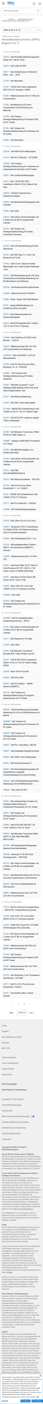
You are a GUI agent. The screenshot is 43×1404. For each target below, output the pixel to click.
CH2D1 (6, 565)
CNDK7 (6, 751)
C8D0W (6, 287)
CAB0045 (7, 355)
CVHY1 (6, 993)
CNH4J (6, 763)
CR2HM (6, 854)
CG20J (6, 494)
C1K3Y (6, 87)
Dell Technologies (9, 1084)
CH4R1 (6, 577)
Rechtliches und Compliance (14, 1128)
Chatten (9, 1272)
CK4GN (6, 671)
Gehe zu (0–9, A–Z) (12, 30)
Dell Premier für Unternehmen (14, 1090)
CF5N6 (6, 450)
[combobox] (21, 11)
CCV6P (6, 403)
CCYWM (6, 409)
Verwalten (5, 1401)
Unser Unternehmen (10, 1063)
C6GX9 (6, 246)
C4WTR (6, 193)
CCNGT (6, 385)
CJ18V (6, 627)
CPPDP (6, 834)
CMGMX (6, 721)
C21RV (6, 128)
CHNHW (6, 595)
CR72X (6, 863)
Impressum (6, 1139)
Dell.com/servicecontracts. (24, 1209)
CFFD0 (6, 470)
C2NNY (6, 140)
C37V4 (6, 157)
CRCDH (6, 884)
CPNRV (6, 825)
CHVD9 (6, 601)
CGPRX (6, 538)
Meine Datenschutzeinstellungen (16, 1116)
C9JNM (6, 337)
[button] (34, 3)
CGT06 (6, 544)
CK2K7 (6, 660)
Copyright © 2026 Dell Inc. (13, 1099)
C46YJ (6, 181)
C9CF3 (6, 314)
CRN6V (6, 893)
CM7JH (6, 692)
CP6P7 (6, 813)
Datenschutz (7, 1111)
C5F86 (6, 211)
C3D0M (6, 163)
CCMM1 (6, 373)
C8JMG (6, 293)
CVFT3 (6, 984)
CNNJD (6, 781)
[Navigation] (3, 3)
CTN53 (6, 946)
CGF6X (6, 521)
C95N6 (6, 299)
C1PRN (6, 116)
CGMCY (6, 527)
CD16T (6, 418)
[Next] (30, 1004)
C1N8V (6, 96)
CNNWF (6, 790)
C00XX (6, 57)
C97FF (6, 305)
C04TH (6, 66)
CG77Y (6, 503)
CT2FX (6, 907)
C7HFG (6, 264)
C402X (6, 175)
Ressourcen (7, 1074)
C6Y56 (6, 255)
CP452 (6, 801)
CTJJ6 (6, 934)
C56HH (6, 202)
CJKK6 (6, 651)
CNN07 (6, 769)
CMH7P (6, 733)
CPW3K (6, 845)
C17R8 (6, 81)
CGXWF (6, 556)
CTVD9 (6, 954)
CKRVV (6, 684)
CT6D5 (6, 925)
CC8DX (6, 364)
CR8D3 (6, 875)
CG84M (6, 509)
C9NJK (6, 346)
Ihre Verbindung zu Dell (11, 1037)
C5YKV (6, 229)
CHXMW (6, 618)
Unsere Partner (8, 1069)
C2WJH (6, 151)
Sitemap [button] (5, 1043)
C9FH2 (6, 323)
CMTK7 (6, 745)
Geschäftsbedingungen (12, 1105)
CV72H (6, 975)
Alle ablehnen (25, 1401)
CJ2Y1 (6, 639)
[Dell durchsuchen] (38, 10)
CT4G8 (6, 916)
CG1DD (6, 485)
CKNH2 (6, 677)
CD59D (6, 432)
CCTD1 (6, 397)
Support (5, 1031)
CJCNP (6, 645)
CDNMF (6, 441)
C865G (6, 275)
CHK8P (6, 586)
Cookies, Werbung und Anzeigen (15, 1122)
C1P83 (6, 105)
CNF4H (6, 757)
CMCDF (6, 710)
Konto (4, 1025)
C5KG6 (6, 217)
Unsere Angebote (9, 1057)
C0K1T (6, 72)
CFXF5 (6, 479)
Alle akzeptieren (37, 1401)
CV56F (6, 966)
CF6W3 (6, 459)
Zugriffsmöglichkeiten (11, 1133)
